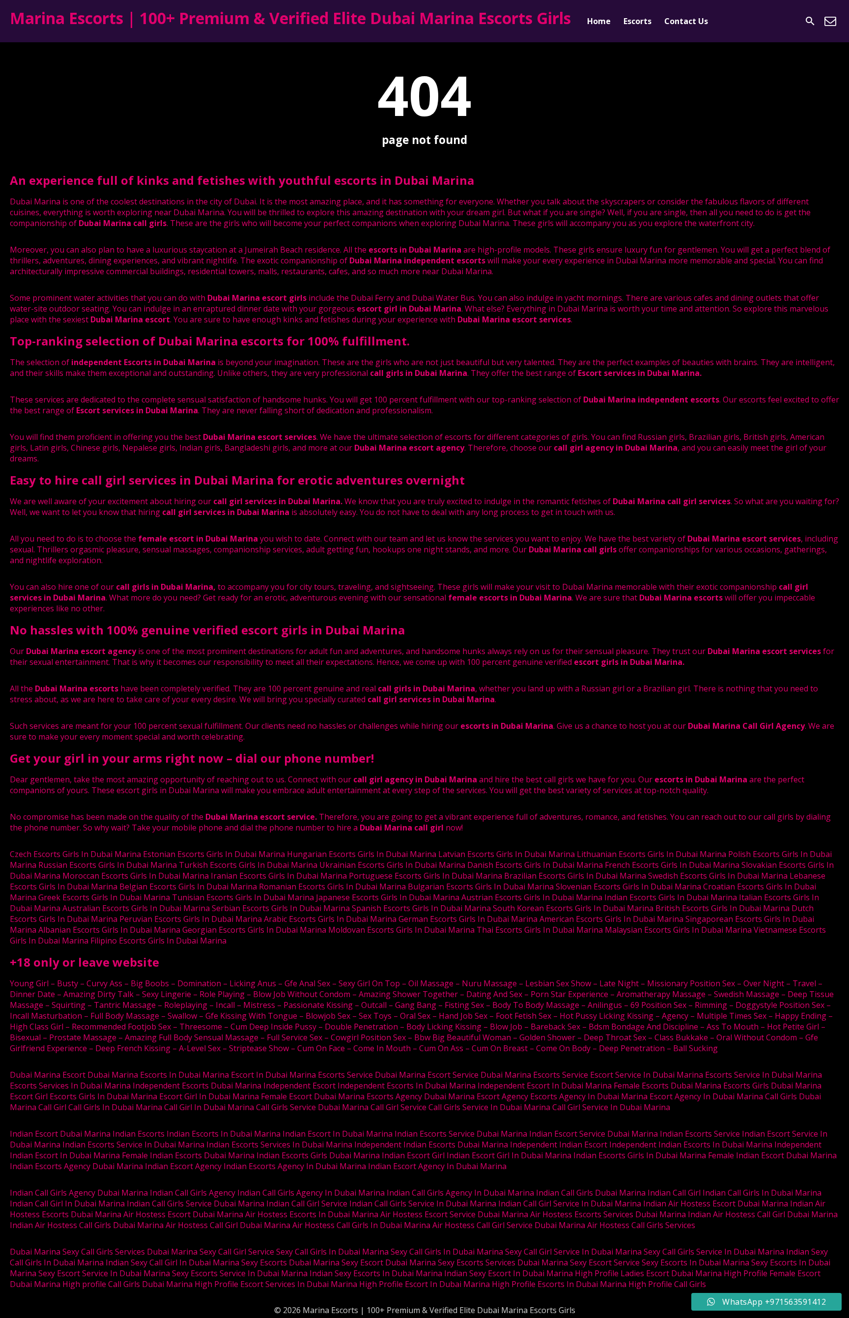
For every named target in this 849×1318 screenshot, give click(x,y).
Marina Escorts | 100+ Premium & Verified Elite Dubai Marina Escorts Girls (290, 18)
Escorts (637, 21)
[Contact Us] (830, 21)
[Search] (810, 21)
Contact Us (686, 21)
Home (599, 21)
